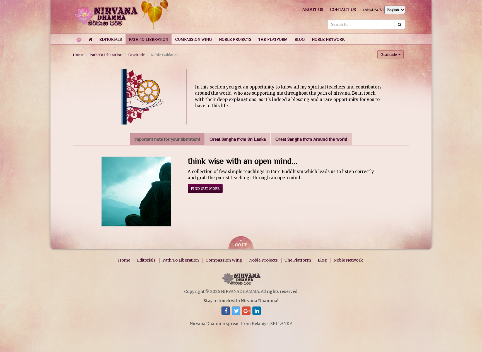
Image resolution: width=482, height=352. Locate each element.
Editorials (146, 260)
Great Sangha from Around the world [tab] (311, 139)
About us (312, 9)
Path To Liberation (106, 54)
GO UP (241, 245)
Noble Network (348, 260)
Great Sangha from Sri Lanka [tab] (237, 139)
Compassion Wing (224, 260)
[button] (110, 39)
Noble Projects (263, 260)
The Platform (298, 260)
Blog (322, 260)
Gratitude (136, 54)
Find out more (205, 188)
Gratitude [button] (389, 54)
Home (78, 54)
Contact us (343, 9)
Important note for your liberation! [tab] (167, 139)
